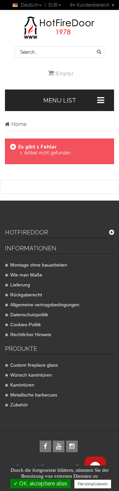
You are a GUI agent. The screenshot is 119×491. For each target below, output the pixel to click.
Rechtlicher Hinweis (30, 334)
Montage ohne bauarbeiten (38, 265)
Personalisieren (93, 483)
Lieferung (20, 284)
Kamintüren (22, 385)
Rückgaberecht (26, 294)
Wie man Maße (26, 274)
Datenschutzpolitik (29, 314)
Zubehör (19, 404)
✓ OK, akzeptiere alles (40, 483)
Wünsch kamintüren (31, 375)
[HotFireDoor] (59, 28)
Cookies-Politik (25, 324)
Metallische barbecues (33, 395)
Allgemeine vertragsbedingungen (44, 304)
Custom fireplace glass (34, 365)
